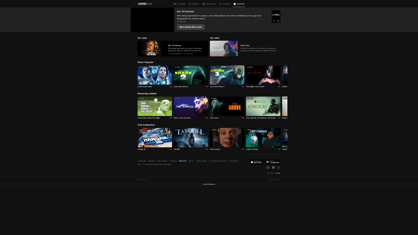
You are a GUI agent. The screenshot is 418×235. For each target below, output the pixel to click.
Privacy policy (201, 161)
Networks (240, 4)
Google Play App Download (272, 162)
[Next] (280, 74)
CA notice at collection (218, 161)
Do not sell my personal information (157, 164)
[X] (278, 167)
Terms (191, 161)
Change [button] (277, 173)
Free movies (211, 4)
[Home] (145, 4)
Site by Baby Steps (274, 179)
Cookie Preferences (209, 184)
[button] (191, 27)
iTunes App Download (256, 162)
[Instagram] (268, 167)
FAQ (139, 164)
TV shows (226, 4)
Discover (195, 4)
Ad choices (233, 161)
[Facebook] (273, 167)
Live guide (181, 4)
